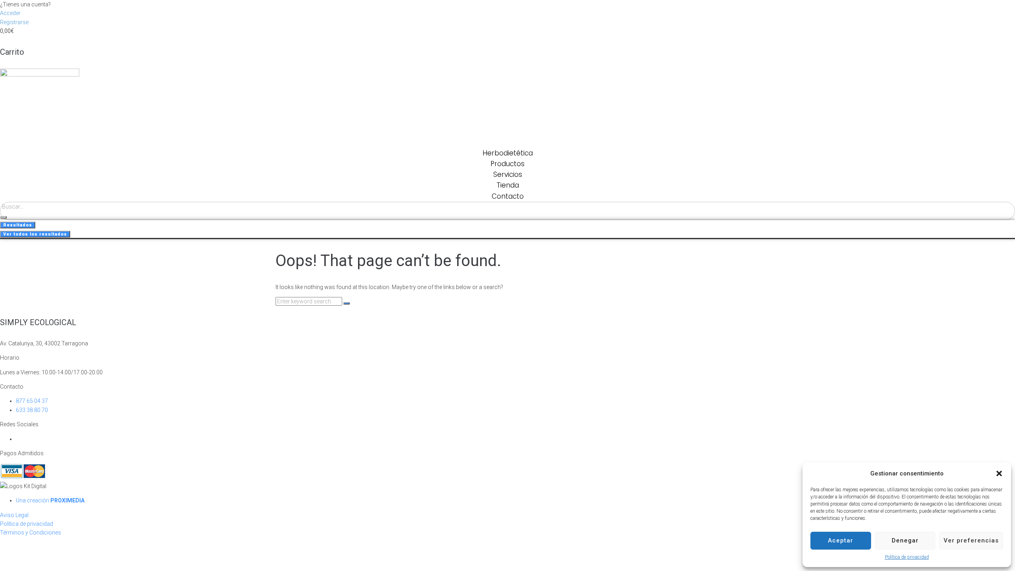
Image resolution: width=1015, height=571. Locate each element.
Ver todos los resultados (35, 234)
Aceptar (840, 540)
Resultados (17, 225)
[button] (999, 473)
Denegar (905, 540)
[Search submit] (3, 217)
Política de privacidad (907, 557)
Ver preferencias (971, 540)
